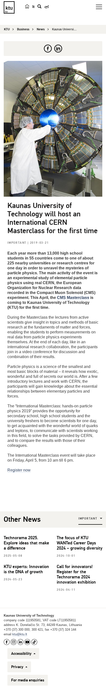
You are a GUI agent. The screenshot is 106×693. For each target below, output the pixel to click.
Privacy (17, 666)
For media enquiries (27, 680)
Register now (19, 470)
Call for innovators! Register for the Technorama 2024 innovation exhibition (76, 574)
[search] (39, 6)
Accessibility (22, 653)
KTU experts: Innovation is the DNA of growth (26, 569)
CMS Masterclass (73, 297)
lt (33, 6)
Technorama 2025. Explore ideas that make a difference (26, 543)
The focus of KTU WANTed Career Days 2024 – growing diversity (79, 543)
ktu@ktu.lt (19, 634)
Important (17, 243)
